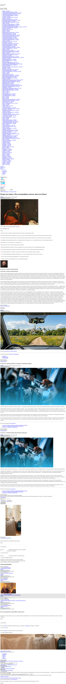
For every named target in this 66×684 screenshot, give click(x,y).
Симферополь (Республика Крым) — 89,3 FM (10, 110)
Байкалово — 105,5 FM (6, 144)
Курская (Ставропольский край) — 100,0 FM (10, 69)
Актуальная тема (3, 361)
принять (1, 683)
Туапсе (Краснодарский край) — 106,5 (9, 126)
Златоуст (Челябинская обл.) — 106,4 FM (9, 48)
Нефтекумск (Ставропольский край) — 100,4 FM (11, 81)
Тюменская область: (5, 142)
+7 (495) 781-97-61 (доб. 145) (12, 664)
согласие (6, 555)
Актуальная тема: (12, 423)
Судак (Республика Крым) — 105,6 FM (9, 115)
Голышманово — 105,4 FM (7, 149)
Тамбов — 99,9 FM (5, 117)
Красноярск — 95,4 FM (6, 68)
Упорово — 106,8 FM (6, 162)
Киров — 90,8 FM (5, 61)
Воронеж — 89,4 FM (6, 31)
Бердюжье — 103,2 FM (6, 145)
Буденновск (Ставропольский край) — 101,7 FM (11, 24)
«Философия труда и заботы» (5, 568)
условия (7, 501)
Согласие (6, 549)
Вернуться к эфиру (3, 8)
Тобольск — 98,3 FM (6, 159)
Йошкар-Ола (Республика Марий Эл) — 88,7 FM (11, 53)
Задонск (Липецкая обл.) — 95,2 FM (8, 46)
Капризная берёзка (3, 579)
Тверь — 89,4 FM (5, 118)
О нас (3, 174)
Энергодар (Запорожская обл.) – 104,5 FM (9, 137)
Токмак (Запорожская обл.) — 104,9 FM (9, 122)
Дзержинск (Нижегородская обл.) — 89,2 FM (10, 38)
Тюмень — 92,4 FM (5, 127)
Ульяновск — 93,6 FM (6, 129)
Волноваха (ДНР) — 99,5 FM (7, 29)
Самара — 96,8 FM (5, 104)
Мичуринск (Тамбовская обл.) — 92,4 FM (9, 77)
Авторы (3, 172)
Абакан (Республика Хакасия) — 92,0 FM (9, 11)
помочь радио (2, 167)
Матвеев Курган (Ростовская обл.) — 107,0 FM (10, 75)
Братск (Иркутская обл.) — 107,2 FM (8, 21)
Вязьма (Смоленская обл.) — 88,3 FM (9, 33)
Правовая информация (4, 676)
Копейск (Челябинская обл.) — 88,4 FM (9, 64)
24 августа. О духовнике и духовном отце (9, 427)
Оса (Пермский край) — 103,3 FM (8, 94)
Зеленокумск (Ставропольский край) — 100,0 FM (11, 47)
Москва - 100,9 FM (3, 9)
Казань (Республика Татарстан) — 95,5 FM (10, 54)
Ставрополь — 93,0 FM (6, 113)
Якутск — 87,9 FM (5, 139)
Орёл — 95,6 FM (5, 92)
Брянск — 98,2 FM (5, 23)
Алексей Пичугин (7, 351)
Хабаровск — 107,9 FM (6, 131)
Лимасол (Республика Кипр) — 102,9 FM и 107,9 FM (11, 71)
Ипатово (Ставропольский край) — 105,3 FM (10, 51)
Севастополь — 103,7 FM (6, 109)
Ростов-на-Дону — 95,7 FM (7, 102)
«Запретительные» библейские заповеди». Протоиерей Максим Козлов (13, 600)
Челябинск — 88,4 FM (6, 134)
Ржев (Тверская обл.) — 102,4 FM (8, 101)
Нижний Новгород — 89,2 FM (7, 83)
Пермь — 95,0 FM (5, 97)
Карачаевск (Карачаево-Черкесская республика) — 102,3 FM (13, 57)
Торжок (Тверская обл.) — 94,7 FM (8, 125)
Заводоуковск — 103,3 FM (7, 152)
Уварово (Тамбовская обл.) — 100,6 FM (9, 128)
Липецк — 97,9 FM (5, 72)
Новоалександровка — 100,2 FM (8, 158)
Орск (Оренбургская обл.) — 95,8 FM (9, 93)
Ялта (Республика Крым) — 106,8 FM (9, 140)
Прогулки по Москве (7, 605)
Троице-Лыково (5, 357)
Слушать (2, 567)
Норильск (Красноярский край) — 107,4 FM (10, 89)
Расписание (4, 171)
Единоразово (9, 500)
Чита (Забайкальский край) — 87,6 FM (9, 136)
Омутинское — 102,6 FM (6, 160)
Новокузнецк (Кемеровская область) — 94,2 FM (10, 86)
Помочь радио (3, 502)
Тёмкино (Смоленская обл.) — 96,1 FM (9, 119)
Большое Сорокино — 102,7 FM (8, 146)
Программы (4, 170)
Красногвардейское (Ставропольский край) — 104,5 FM (12, 66)
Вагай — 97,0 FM (5, 147)
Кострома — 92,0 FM (6, 65)
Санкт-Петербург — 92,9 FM (7, 105)
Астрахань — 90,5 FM (6, 16)
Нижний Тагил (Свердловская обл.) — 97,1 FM (10, 84)
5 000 (5, 497)
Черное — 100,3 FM (5, 163)
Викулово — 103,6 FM (6, 148)
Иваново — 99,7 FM (6, 49)
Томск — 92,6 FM (5, 124)
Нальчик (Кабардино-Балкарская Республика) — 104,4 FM (12, 79)
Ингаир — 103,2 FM (6, 153)
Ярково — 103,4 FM (6, 164)
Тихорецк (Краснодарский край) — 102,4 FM (10, 121)
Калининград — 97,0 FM (6, 55)
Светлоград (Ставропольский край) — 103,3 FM (10, 108)
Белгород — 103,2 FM (6, 18)
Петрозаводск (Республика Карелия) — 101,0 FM (11, 99)
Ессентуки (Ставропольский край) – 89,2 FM (10, 43)
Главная (1, 191)
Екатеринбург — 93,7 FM (6, 42)
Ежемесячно (3, 500)
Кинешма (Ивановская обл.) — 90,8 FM (9, 60)
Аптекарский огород (4, 606)
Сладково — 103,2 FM (6, 161)
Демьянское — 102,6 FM (6, 150)
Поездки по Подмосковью (5, 305)
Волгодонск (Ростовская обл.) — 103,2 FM (9, 27)
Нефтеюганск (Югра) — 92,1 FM (8, 82)
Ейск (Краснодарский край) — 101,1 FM (9, 41)
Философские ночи (7, 567)
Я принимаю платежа (6, 501)
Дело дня (2, 166)
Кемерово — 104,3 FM (6, 58)
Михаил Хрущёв (14, 351)
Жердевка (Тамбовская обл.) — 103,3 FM (9, 45)
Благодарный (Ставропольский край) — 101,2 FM (11, 20)
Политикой (3, 550)
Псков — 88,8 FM (5, 98)
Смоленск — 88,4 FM (6, 111)
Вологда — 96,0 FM (5, 30)
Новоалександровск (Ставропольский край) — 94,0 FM (12, 85)
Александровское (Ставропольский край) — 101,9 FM (12, 12)
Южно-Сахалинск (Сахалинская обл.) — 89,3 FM (11, 138)
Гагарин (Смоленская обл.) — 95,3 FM (9, 34)
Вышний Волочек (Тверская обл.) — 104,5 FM (10, 32)
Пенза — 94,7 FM (5, 96)
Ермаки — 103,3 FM (6, 151)
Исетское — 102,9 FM (6, 154)
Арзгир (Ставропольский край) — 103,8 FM (10, 15)
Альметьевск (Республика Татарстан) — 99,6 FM (11, 13)
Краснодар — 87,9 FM (6, 67)
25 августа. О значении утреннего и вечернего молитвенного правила (14, 425)
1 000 (3, 497)
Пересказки (6, 578)
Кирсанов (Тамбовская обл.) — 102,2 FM (9, 62)
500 (1, 497)
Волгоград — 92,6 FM (6, 28)
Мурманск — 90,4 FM (6, 78)
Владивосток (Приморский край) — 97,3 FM (10, 25)
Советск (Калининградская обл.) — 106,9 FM (10, 112)
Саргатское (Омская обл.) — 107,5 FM (9, 107)
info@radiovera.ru (3, 664)
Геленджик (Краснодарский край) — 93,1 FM (10, 36)
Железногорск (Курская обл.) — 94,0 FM (9, 44)
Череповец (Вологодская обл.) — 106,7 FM (10, 135)
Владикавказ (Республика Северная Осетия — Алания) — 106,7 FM (14, 26)
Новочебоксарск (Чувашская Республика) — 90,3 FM (11, 88)
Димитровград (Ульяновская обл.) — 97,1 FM (10, 39)
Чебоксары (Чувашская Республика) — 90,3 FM (10, 133)
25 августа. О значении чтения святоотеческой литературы (12, 426)
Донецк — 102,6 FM (6, 40)
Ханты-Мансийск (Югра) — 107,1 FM (9, 132)
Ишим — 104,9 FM (5, 155)
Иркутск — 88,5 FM (6, 52)
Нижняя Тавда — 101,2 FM (7, 157)
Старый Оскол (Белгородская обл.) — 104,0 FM (10, 114)
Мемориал (4, 658)
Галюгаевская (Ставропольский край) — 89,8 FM (11, 35)
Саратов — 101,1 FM (6, 106)
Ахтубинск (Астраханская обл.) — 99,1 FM (10, 17)
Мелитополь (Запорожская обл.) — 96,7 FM (10, 76)
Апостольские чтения (12, 191)
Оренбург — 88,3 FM (6, 91)
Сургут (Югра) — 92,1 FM (7, 116)
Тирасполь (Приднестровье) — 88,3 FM (9, 120)
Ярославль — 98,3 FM (6, 141)
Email (1, 542)
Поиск (11, 189)
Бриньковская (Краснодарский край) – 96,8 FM (10, 22)
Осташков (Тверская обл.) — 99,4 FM (9, 95)
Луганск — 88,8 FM (5, 73)
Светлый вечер (6, 599)
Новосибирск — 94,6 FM (6, 87)
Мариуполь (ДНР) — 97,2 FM (7, 74)
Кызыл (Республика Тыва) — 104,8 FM (9, 70)
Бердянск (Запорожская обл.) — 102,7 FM (9, 19)
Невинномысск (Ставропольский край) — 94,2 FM (11, 80)
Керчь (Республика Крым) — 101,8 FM (9, 59)
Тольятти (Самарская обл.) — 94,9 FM (9, 123)
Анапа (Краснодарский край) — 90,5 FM (9, 14)
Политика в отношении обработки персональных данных (10, 677)
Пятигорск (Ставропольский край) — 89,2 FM (10, 100)
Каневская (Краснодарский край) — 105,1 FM (10, 56)
